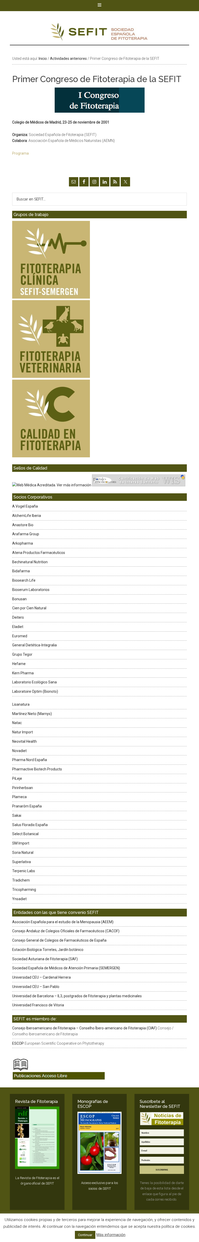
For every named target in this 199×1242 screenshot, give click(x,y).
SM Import (20, 843)
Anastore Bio (22, 525)
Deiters (18, 617)
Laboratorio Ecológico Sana (34, 682)
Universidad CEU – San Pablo (35, 987)
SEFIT (99, 33)
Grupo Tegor (22, 654)
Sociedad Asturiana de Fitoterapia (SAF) (45, 959)
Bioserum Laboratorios (30, 590)
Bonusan (19, 599)
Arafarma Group (25, 534)
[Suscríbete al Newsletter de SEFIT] (162, 1143)
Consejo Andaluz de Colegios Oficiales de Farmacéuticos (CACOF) (65, 931)
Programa (20, 153)
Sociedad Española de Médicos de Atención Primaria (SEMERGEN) (66, 968)
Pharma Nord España (29, 760)
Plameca (19, 797)
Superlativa (21, 862)
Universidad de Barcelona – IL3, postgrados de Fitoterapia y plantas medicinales (77, 996)
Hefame (19, 664)
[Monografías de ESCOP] (99, 1143)
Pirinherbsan (22, 788)
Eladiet (17, 627)
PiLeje (17, 778)
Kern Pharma (23, 673)
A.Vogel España (25, 506)
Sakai (16, 815)
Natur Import (22, 732)
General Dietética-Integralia (34, 645)
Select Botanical (25, 834)
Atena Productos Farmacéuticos (38, 553)
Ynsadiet (19, 899)
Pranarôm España (27, 806)
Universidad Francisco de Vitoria (38, 1005)
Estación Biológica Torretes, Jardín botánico (47, 950)
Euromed (19, 636)
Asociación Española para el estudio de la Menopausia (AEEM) (62, 922)
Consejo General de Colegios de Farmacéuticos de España (59, 940)
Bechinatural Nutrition (30, 562)
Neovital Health (24, 741)
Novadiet (19, 751)
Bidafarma (21, 571)
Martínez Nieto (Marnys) (32, 714)
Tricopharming (24, 889)
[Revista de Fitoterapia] (37, 1138)
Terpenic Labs (23, 871)
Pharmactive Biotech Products (37, 769)
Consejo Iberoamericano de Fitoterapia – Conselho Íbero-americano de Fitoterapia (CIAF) (84, 1028)
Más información (110, 1234)
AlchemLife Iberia (26, 516)
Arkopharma (22, 543)
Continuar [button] (85, 1235)
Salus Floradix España (30, 825)
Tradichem (21, 880)
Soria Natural (22, 852)
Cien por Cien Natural (29, 608)
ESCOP (18, 1043)
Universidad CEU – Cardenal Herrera (41, 977)
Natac (17, 723)
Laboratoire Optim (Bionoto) (35, 691)
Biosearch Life (23, 580)
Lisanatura (21, 704)
